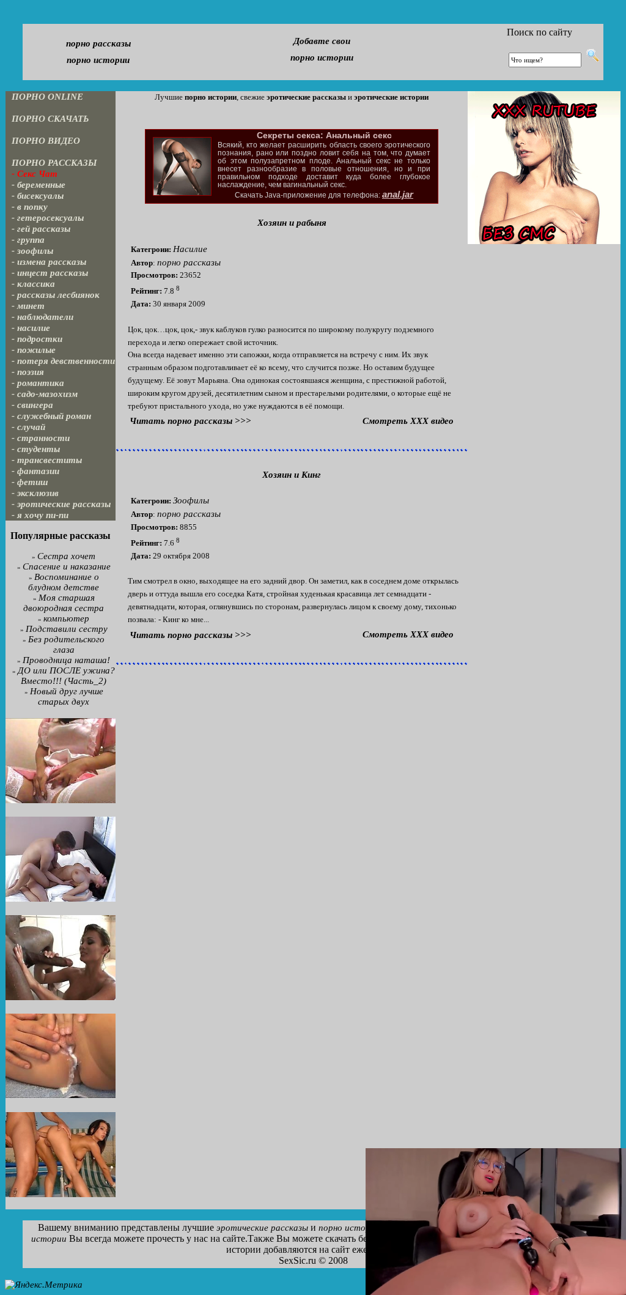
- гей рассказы (41, 229)
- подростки (37, 339)
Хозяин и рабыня (291, 223)
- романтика (38, 383)
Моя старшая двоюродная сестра (63, 603)
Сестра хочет (66, 556)
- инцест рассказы (50, 273)
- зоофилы (32, 251)
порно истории (98, 60)
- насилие (31, 328)
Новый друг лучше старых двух (66, 696)
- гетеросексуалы (48, 218)
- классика (33, 284)
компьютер (66, 618)
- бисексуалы (38, 196)
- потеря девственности (63, 361)
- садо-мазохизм (45, 394)
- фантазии (35, 471)
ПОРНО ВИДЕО (46, 141)
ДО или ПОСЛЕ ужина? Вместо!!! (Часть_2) (66, 676)
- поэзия (28, 372)
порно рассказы (98, 43)
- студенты (36, 449)
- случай (28, 427)
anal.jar (397, 194)
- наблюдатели (42, 317)
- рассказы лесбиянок (56, 295)
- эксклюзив (35, 493)
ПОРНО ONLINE (47, 97)
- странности (41, 438)
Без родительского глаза (66, 644)
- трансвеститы (47, 460)
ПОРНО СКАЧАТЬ (50, 119)
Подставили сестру (67, 629)
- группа (28, 240)
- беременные (38, 185)
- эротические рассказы (61, 504)
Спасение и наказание (67, 566)
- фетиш (30, 482)
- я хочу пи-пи (40, 515)
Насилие (190, 249)
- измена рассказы (49, 262)
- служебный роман (51, 416)
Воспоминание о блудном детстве (63, 582)
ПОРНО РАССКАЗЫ (54, 163)
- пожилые (34, 350)
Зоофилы (191, 500)
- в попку (30, 207)
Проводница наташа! (66, 660)
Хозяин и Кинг (291, 475)
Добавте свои (321, 41)
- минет (28, 306)
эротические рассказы (262, 1228)
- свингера (32, 405)
